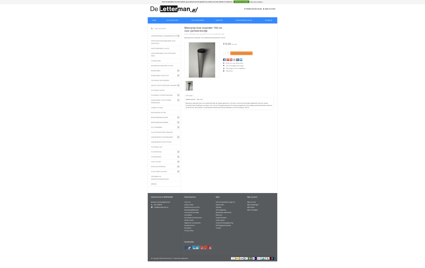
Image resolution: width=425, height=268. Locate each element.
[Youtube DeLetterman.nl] (201, 247)
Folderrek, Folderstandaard (162, 95)
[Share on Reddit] (234, 59)
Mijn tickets (251, 207)
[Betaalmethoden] (233, 258)
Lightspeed (184, 258)
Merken (154, 184)
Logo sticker (156, 162)
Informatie (189, 96)
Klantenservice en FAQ (244, 20)
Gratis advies (220, 220)
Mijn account (270, 9)
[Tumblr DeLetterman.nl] (205, 247)
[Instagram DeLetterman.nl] (209, 247)
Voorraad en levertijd (191, 212)
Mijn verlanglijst (252, 210)
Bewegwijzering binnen (159, 122)
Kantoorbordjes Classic (160, 48)
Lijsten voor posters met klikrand (164, 85)
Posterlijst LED (156, 147)
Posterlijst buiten (157, 90)
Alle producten (172, 20)
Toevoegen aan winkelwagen (241, 53)
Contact (218, 228)
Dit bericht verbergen (241, 2)
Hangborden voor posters (161, 142)
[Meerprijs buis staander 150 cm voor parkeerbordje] (202, 60)
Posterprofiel (156, 152)
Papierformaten (221, 218)
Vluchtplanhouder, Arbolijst (162, 132)
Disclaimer (187, 228)
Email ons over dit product (234, 63)
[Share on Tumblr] (237, 59)
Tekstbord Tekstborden (160, 80)
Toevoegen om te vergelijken (235, 68)
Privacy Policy (188, 231)
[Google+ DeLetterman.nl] (194, 247)
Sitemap (218, 207)
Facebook (268, 20)
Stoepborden (156, 157)
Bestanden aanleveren (223, 212)
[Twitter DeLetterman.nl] (190, 247)
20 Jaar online (188, 205)
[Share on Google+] (227, 59)
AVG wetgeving (221, 210)
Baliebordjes (155, 71)
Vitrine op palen (157, 108)
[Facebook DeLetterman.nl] (186, 247)
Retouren (219, 215)
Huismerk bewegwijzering (224, 223)
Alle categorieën (197, 20)
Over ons (219, 20)
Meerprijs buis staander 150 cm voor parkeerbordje (207, 34)
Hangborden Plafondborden (162, 137)
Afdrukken (229, 71)
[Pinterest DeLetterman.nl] (198, 247)
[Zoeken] (152, 28)
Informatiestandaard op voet (162, 66)
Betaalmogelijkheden (191, 210)
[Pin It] (231, 59)
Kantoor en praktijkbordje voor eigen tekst (163, 42)
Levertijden (188, 215)
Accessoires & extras (159, 172)
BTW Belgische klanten (223, 225)
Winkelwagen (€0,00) (254, 9)
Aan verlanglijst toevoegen (234, 66)
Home (154, 20)
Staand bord (156, 61)
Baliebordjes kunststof (160, 76)
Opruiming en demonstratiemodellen (160, 177)
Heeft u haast (189, 220)
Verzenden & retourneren (193, 218)
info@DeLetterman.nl (161, 207)
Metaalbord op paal (158, 113)
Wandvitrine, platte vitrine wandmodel (161, 101)
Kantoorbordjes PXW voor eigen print (163, 54)
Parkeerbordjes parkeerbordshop (164, 36)
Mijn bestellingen (253, 205)
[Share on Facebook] (224, 59)
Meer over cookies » (256, 2)
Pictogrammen (156, 127)
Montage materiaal (158, 167)
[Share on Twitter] (241, 59)
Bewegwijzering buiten (159, 117)
